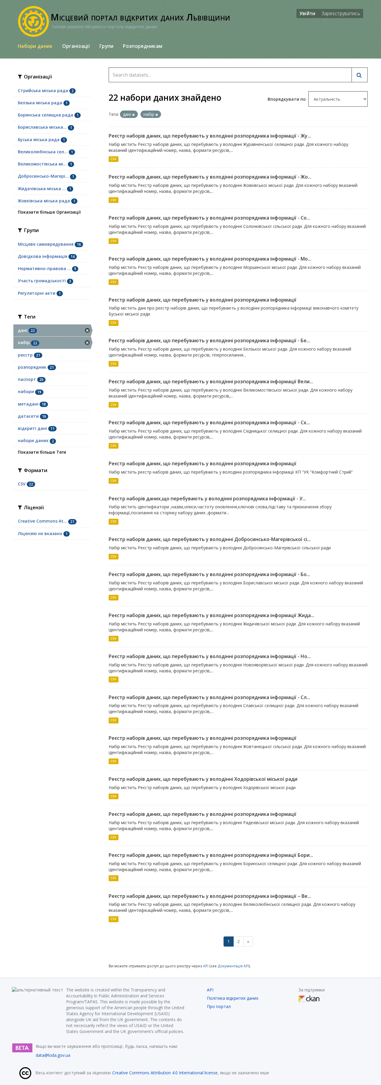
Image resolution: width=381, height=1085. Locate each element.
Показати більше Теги (42, 452)
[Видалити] (133, 114)
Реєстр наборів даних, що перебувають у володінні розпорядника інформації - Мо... (210, 259)
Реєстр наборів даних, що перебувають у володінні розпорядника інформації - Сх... (209, 422)
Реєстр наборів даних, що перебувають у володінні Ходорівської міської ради (203, 779)
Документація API (233, 965)
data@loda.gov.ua (53, 1055)
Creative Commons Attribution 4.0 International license (165, 1072)
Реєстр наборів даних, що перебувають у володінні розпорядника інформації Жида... (211, 615)
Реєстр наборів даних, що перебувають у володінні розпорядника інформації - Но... (210, 656)
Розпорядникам (142, 46)
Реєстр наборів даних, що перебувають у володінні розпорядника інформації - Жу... (210, 136)
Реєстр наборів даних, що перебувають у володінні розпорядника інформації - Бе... (209, 340)
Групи (106, 46)
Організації (76, 46)
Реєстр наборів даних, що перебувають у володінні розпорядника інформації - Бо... (209, 574)
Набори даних (35, 46)
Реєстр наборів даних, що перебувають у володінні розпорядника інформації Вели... (211, 381)
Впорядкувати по (287, 99)
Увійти (307, 13)
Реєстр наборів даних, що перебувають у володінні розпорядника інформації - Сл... (209, 697)
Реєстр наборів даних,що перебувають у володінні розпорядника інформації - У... (207, 498)
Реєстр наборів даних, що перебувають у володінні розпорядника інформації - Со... (209, 218)
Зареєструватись (340, 13)
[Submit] (360, 74)
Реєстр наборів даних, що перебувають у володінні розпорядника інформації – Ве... (210, 896)
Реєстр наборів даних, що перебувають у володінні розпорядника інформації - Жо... (210, 177)
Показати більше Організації (49, 212)
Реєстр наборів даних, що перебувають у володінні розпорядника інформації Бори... (211, 855)
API (205, 965)
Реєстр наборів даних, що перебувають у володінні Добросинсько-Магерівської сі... (210, 539)
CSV (113, 159)
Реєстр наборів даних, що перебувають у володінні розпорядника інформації (202, 300)
